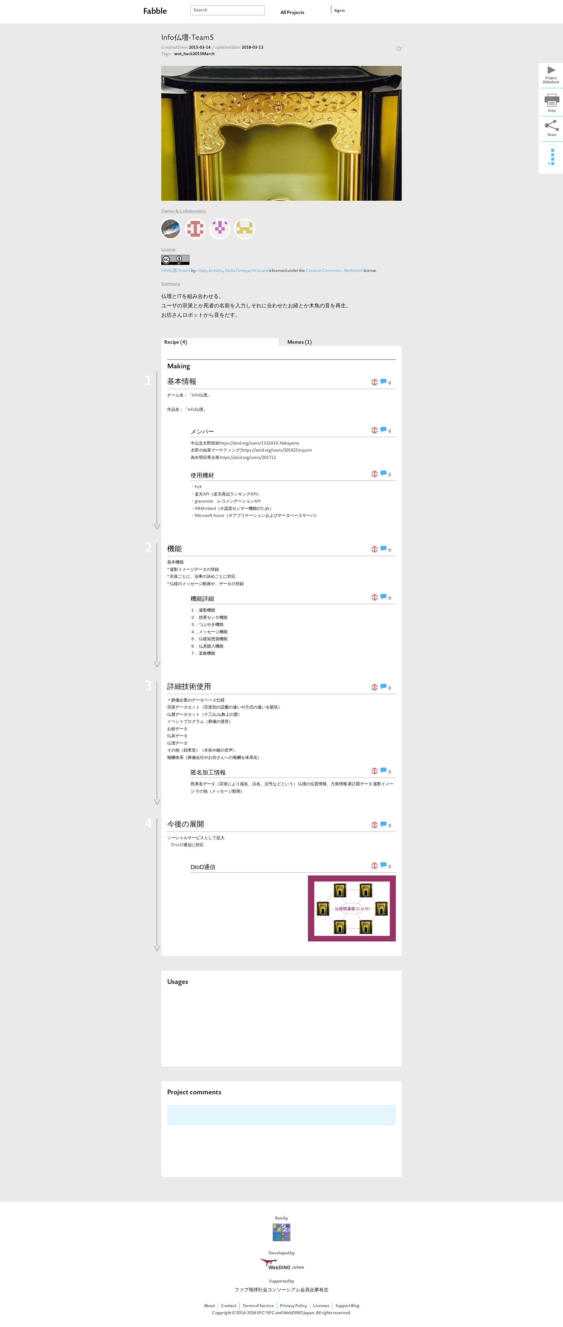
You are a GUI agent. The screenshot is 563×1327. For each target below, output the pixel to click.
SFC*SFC (266, 1313)
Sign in (339, 11)
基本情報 (181, 382)
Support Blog (347, 1306)
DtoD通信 (203, 867)
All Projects (292, 13)
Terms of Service (258, 1306)
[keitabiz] (195, 228)
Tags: (166, 54)
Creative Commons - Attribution (334, 271)
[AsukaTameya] (220, 228)
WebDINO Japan (298, 1313)
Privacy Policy (293, 1306)
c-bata (202, 271)
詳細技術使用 (189, 687)
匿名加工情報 (208, 772)
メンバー (202, 431)
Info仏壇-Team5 (176, 271)
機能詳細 (202, 598)
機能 (174, 549)
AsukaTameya (237, 271)
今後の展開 (185, 825)
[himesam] (244, 228)
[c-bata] (170, 228)
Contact (228, 1306)
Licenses (321, 1306)
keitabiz (216, 271)
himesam (260, 271)
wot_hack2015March (194, 54)
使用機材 (202, 475)
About (209, 1306)
